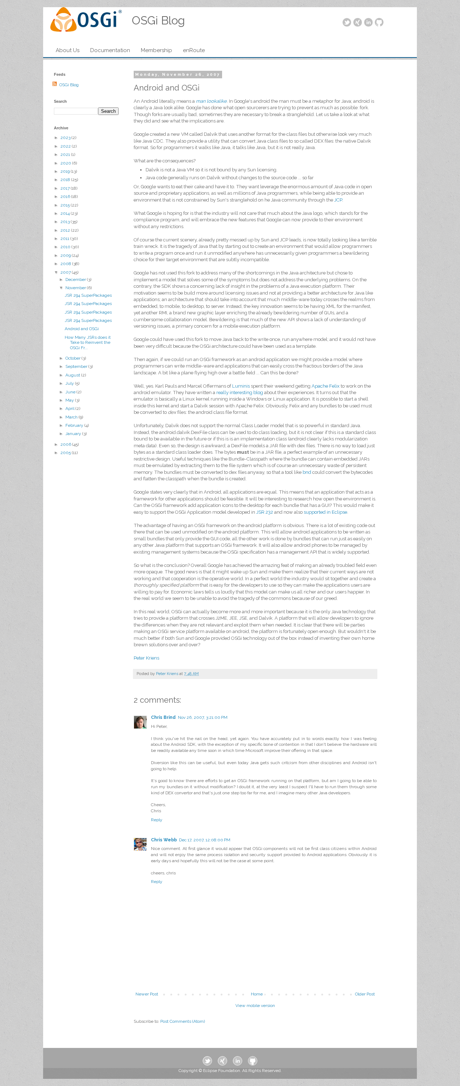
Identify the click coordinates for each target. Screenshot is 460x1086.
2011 (65, 238)
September (76, 366)
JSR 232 (264, 512)
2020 (66, 163)
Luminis (241, 386)
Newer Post (146, 994)
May (70, 400)
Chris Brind (163, 717)
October (73, 358)
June (71, 391)
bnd (307, 472)
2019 (65, 171)
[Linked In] (368, 23)
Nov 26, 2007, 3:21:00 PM (202, 717)
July (70, 383)
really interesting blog (239, 392)
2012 (65, 230)
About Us (67, 50)
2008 (66, 263)
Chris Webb (164, 839)
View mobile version (255, 1005)
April (70, 408)
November (76, 287)
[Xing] (357, 23)
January (73, 433)
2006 (66, 444)
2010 (66, 246)
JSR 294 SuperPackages (88, 295)
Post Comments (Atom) (182, 1021)
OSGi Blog (69, 84)
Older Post (365, 994)
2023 (66, 137)
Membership (156, 50)
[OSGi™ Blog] (86, 21)
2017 (65, 188)
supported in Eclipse (325, 512)
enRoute (194, 50)
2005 (66, 452)
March (72, 417)
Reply (156, 819)
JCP (338, 200)
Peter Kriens (146, 658)
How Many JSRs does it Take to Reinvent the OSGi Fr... (88, 342)
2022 (66, 146)
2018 (65, 179)
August (73, 375)
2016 (65, 196)
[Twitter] (346, 23)
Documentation (110, 50)
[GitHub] (379, 23)
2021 (65, 154)
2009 (66, 255)
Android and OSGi (82, 328)
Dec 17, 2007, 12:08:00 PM (204, 839)
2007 (66, 272)
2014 (65, 213)
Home (257, 994)
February (74, 425)
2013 (65, 221)
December (76, 279)
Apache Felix (326, 386)
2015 (65, 205)
